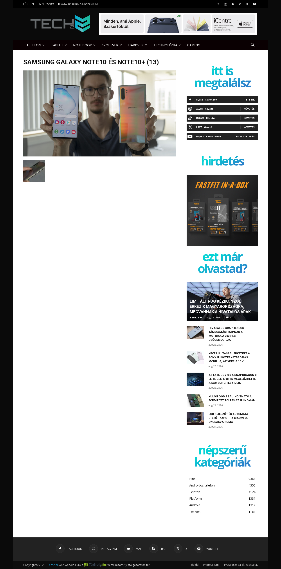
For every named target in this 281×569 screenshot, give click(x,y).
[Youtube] (254, 4)
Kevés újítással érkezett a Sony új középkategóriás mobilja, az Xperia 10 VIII (229, 357)
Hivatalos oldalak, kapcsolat (78, 3)
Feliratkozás (245, 136)
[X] (247, 4)
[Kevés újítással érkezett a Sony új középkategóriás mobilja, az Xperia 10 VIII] (195, 357)
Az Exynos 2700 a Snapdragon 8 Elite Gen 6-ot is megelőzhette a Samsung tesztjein (232, 378)
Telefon (33, 45)
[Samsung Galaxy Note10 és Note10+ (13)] (99, 155)
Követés (249, 108)
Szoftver (110, 45)
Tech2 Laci (196, 317)
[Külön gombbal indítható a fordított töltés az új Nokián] (195, 400)
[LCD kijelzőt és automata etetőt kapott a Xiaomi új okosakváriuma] (195, 418)
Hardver (136, 45)
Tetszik (249, 99)
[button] (252, 45)
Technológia (165, 45)
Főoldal (28, 3)
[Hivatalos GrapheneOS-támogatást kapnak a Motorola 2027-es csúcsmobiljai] (195, 332)
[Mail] (232, 4)
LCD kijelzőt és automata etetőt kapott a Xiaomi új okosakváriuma (229, 418)
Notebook (82, 45)
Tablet (57, 45)
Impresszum (46, 3)
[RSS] (240, 4)
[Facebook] (218, 4)
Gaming (193, 45)
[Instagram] (225, 4)
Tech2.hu (53, 565)
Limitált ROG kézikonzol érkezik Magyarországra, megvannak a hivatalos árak (220, 306)
